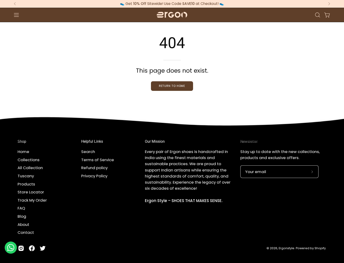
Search (88, 151)
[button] (317, 15)
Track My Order (32, 200)
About (23, 224)
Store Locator (31, 192)
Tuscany (26, 176)
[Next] (329, 4)
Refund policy (94, 168)
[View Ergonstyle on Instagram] (21, 248)
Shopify (320, 248)
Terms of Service (97, 159)
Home (23, 151)
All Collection (30, 168)
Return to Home (172, 86)
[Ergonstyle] (172, 15)
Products (26, 184)
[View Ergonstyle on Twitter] (42, 248)
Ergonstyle (286, 248)
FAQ (21, 208)
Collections (29, 159)
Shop (22, 141)
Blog (22, 216)
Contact (26, 232)
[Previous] (15, 4)
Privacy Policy (94, 176)
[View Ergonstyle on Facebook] (31, 248)
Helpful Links (92, 141)
